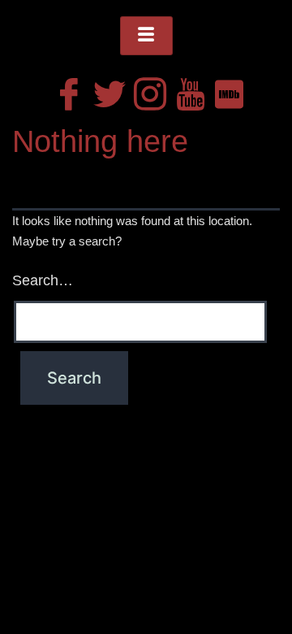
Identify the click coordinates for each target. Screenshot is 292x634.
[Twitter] (105, 90)
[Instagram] (146, 90)
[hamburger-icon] (146, 35)
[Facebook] (65, 90)
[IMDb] (227, 90)
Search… (42, 280)
